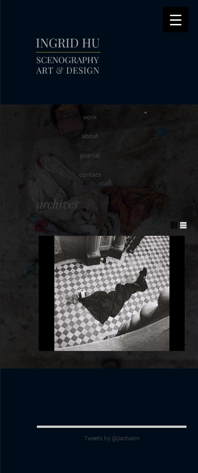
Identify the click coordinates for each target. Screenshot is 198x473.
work (90, 117)
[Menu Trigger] (175, 19)
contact (90, 174)
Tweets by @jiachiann (112, 438)
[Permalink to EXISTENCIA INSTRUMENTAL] (112, 293)
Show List (183, 225)
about (90, 136)
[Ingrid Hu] (99, 75)
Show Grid (174, 225)
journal (90, 155)
